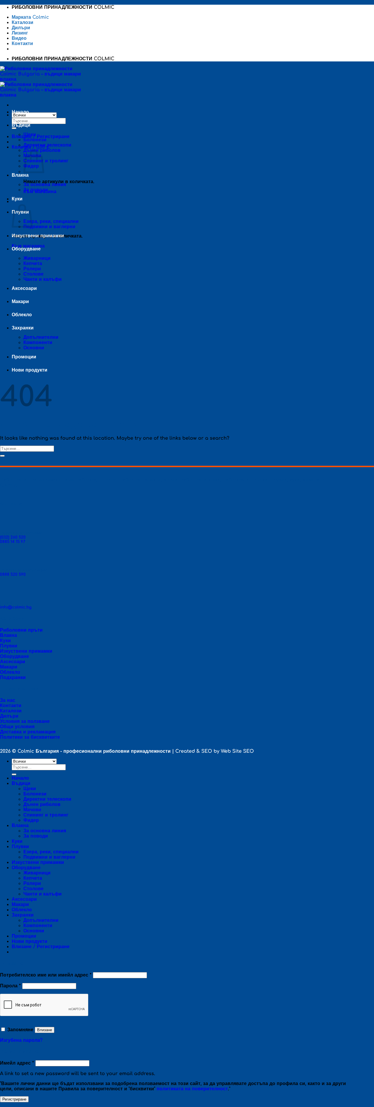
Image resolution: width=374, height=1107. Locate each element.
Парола (10, 986)
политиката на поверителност (192, 1088)
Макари (20, 301)
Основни (33, 347)
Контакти (22, 43)
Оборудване (26, 249)
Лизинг (20, 33)
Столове (33, 274)
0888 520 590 (13, 574)
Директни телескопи (47, 145)
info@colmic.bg (16, 607)
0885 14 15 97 (12, 541)
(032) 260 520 (13, 537)
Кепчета (32, 263)
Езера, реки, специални (51, 221)
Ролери (32, 268)
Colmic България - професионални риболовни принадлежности (94, 751)
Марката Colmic (30, 17)
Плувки (20, 846)
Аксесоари (24, 288)
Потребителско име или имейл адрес (45, 975)
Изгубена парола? (21, 1040)
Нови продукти (30, 370)
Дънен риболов (41, 804)
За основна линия (44, 184)
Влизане (44, 1030)
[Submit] (14, 128)
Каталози (23, 22)
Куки (17, 199)
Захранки (23, 328)
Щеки (29, 134)
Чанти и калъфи (42, 279)
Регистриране (14, 1099)
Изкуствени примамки (38, 235)
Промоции (24, 357)
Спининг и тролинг (45, 161)
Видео (19, 38)
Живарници (37, 258)
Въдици (21, 125)
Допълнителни (40, 337)
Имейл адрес (17, 1063)
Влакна (20, 175)
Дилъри (21, 27)
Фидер (31, 820)
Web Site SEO (237, 751)
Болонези (34, 139)
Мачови (32, 809)
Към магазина (28, 246)
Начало (20, 112)
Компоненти (37, 342)
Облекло (22, 314)
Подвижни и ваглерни (49, 226)
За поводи (35, 189)
